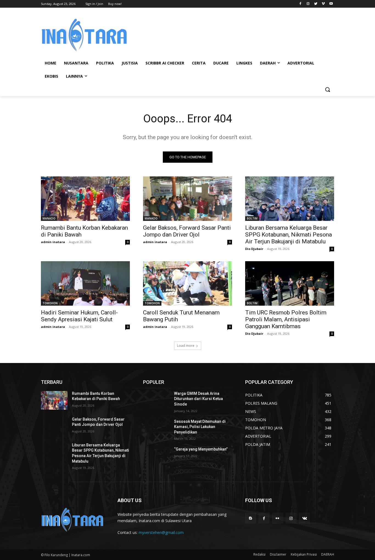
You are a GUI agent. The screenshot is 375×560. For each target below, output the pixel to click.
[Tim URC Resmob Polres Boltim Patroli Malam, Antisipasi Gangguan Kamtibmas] (289, 283)
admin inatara (53, 242)
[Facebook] (300, 4)
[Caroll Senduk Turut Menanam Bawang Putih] (187, 283)
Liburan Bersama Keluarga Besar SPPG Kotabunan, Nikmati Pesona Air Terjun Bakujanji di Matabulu (288, 234)
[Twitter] (316, 4)
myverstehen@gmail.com (161, 532)
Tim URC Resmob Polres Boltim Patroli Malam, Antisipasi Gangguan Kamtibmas (285, 319)
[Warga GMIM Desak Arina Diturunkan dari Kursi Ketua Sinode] (156, 400)
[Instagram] (308, 4)
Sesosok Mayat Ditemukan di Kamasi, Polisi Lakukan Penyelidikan (200, 426)
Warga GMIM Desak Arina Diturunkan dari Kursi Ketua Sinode (198, 398)
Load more (185, 345)
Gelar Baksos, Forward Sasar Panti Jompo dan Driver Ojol (187, 231)
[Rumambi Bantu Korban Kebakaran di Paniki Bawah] (85, 198)
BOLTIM (252, 218)
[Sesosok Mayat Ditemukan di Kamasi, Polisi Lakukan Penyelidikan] (156, 428)
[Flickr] (277, 518)
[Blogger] (250, 518)
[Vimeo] (323, 4)
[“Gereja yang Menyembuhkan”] (156, 456)
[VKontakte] (304, 518)
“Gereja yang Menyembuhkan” (201, 449)
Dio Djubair (254, 249)
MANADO (49, 218)
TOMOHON (50, 303)
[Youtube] (331, 4)
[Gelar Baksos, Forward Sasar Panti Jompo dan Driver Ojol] (187, 198)
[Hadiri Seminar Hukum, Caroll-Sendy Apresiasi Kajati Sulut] (85, 283)
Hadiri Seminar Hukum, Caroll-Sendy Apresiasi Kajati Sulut (79, 316)
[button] (327, 89)
